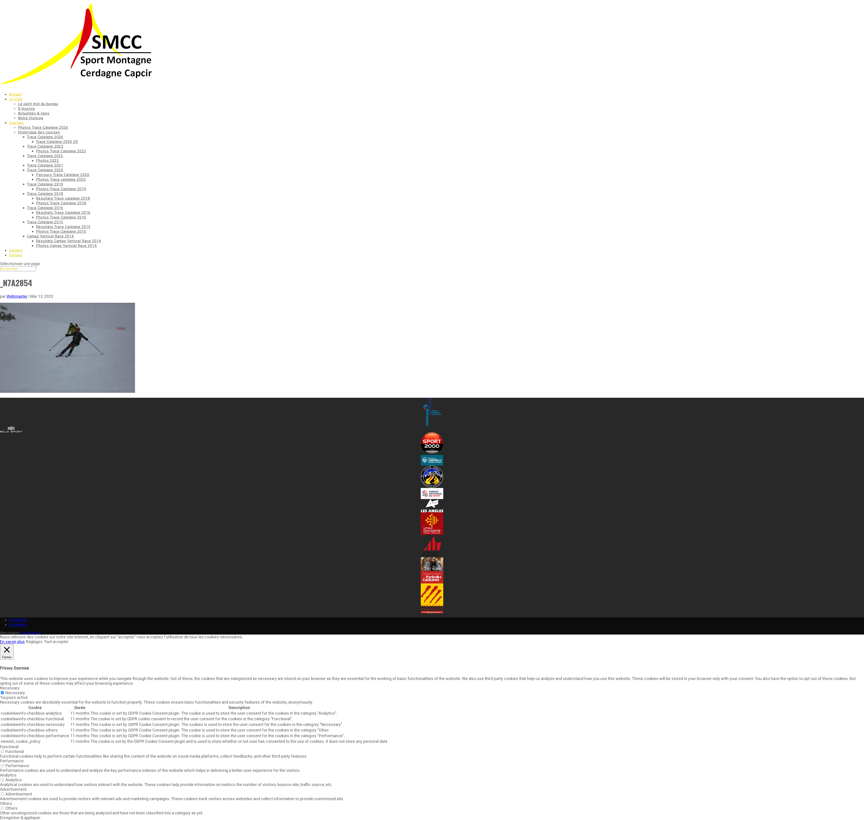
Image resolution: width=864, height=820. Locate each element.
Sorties (15, 255)
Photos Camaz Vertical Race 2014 (66, 246)
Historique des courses (39, 132)
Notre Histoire (30, 118)
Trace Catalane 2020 (45, 170)
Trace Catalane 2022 (45, 156)
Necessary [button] (10, 688)
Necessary (15, 692)
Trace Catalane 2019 (45, 184)
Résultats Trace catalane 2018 (63, 198)
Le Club (15, 99)
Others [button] (6, 803)
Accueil (15, 94)
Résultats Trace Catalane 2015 (63, 227)
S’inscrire (26, 108)
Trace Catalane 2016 (45, 208)
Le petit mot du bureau (38, 104)
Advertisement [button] (13, 789)
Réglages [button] (34, 641)
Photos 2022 (47, 160)
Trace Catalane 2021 (45, 165)
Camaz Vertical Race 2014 (50, 236)
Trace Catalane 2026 (45, 137)
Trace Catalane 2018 (45, 194)
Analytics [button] (8, 775)
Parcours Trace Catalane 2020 (62, 175)
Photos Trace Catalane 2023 (61, 151)
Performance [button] (12, 761)
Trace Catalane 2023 (45, 146)
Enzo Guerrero (30, 633)
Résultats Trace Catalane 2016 (63, 212)
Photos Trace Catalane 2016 (61, 217)
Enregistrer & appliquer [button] (20, 817)
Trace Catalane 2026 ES (57, 142)
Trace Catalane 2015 (45, 222)
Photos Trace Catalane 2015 (61, 231)
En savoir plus (12, 641)
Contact (15, 250)
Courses (16, 123)
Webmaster (17, 296)
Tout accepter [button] (56, 641)
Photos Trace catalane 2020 (61, 179)
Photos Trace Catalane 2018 (61, 203)
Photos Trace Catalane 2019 (61, 189)
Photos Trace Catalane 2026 (43, 127)
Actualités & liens (34, 113)
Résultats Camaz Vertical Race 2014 (68, 241)
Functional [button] (9, 746)
